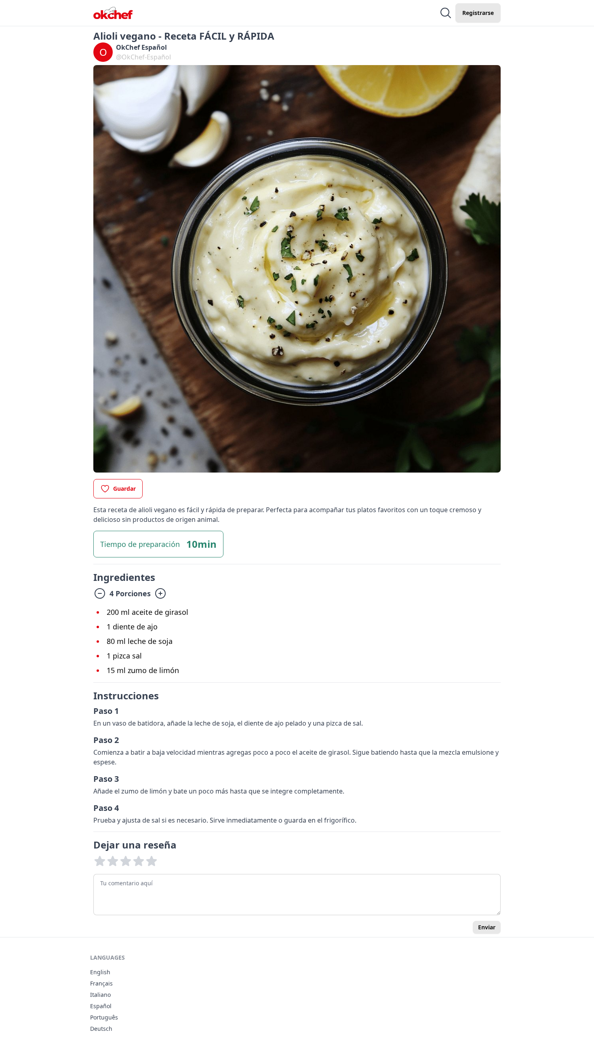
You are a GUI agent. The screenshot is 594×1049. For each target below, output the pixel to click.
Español (101, 1006)
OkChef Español (141, 47)
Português (104, 1017)
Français (101, 983)
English (100, 972)
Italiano (100, 994)
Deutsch (101, 1028)
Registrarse (478, 13)
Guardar (124, 488)
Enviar (486, 927)
